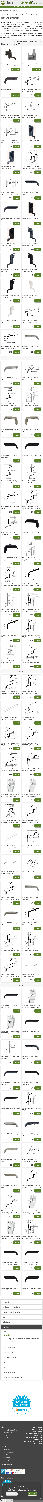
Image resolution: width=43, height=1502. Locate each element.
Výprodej (6, 1302)
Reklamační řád (8, 1433)
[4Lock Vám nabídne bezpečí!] (1, 10)
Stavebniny (7, 10)
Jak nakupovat (8, 1452)
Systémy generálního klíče (11, 1312)
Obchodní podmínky (10, 1430)
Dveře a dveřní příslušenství (12, 1307)
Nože (4, 1368)
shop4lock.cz (30, 7)
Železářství (6, 1322)
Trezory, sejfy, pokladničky (11, 1358)
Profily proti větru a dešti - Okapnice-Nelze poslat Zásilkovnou (23, 1340)
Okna (4, 1317)
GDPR (5, 1435)
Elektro (5, 1363)
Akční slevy (7, 1450)
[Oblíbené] (26, 3)
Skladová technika (9, 1373)
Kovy (5, 1332)
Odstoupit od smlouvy (10, 1460)
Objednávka (7, 1457)
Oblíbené (6, 1455)
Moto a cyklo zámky (9, 1348)
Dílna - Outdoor (8, 1353)
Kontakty (6, 1438)
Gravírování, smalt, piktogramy (13, 1378)
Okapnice (15, 10)
